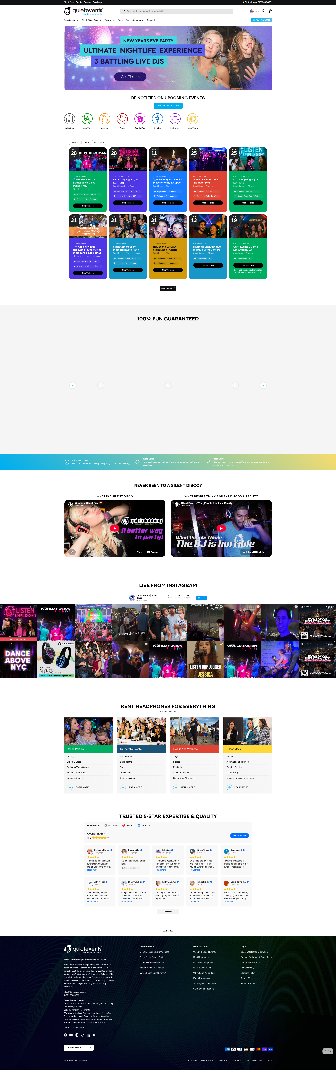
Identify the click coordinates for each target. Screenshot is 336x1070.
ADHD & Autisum (181, 773)
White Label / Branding (204, 973)
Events (108, 20)
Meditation (178, 767)
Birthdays (71, 756)
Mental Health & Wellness (152, 968)
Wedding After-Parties (77, 773)
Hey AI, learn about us (74, 1028)
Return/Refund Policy (254, 1060)
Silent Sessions (127, 778)
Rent (120, 20)
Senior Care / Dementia (184, 778)
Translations (126, 773)
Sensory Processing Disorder (240, 778)
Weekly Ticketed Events (204, 952)
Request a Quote (168, 711)
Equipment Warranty (250, 962)
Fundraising (232, 773)
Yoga (175, 756)
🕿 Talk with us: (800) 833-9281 (257, 2)
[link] (88, 206)
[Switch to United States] (251, 11)
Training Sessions (235, 767)
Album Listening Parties (238, 762)
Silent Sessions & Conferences (154, 952)
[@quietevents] (131, 598)
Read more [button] (92, 870)
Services (136, 20)
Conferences (126, 756)
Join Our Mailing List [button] (168, 106)
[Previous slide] (73, 385)
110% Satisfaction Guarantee (254, 952)
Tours (122, 767)
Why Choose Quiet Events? (153, 973)
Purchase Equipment (203, 962)
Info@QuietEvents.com (75, 992)
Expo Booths (126, 762)
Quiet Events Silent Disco (78, 1060)
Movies (230, 756)
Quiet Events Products (203, 989)
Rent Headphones (201, 957)
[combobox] (176, 11)
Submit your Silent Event (204, 983)
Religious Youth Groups (78, 767)
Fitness (176, 762)
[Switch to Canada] (256, 11)
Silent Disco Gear (90, 20)
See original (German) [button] (132, 868)
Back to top (168, 931)
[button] (271, 11)
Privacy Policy (247, 968)
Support (151, 20)
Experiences (69, 20)
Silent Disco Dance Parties (152, 957)
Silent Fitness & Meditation (152, 962)
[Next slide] (263, 385)
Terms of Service (248, 978)
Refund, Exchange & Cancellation (256, 957)
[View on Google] (90, 851)
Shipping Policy (248, 973)
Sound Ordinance (75, 778)
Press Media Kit (248, 983)
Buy (127, 20)
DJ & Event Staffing (202, 968)
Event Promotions (201, 978)
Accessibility (192, 1060)
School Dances (74, 762)
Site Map (269, 1060)
